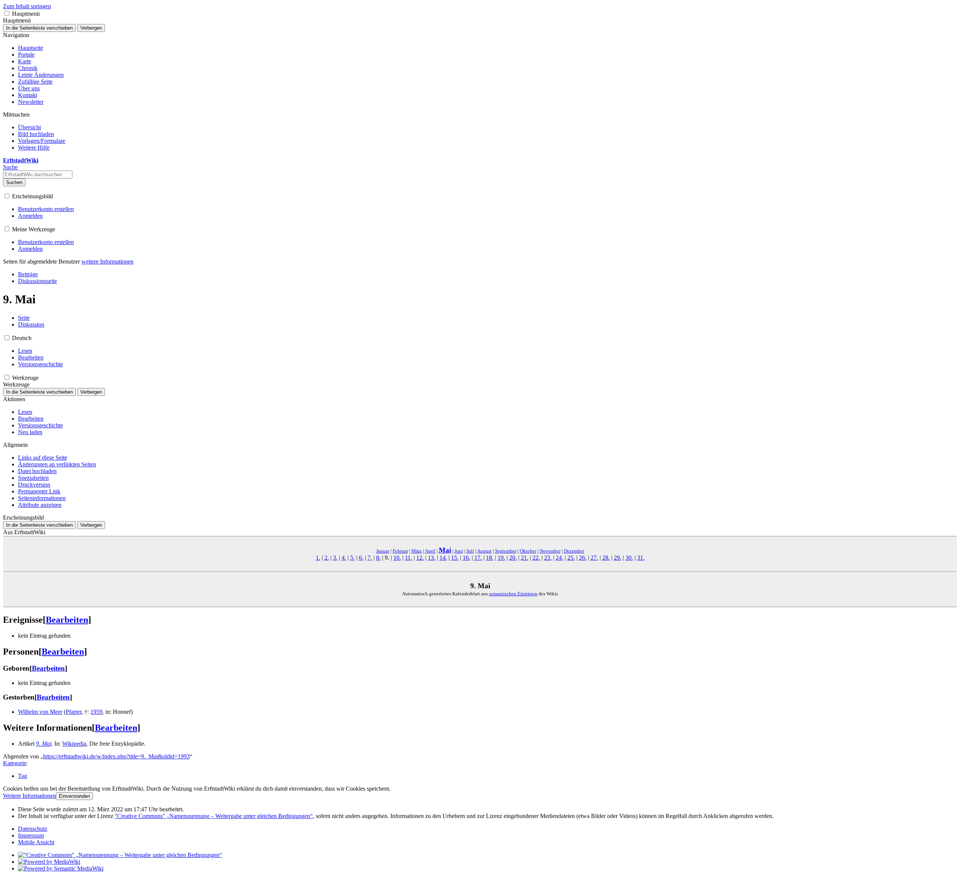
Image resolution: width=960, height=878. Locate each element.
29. (617, 557)
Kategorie (14, 763)
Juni (458, 551)
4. (344, 557)
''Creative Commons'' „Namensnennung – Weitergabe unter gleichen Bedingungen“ (214, 816)
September (505, 551)
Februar (400, 551)
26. (582, 557)
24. (559, 557)
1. (318, 557)
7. (370, 557)
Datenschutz (32, 829)
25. (571, 557)
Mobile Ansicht (36, 842)
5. (352, 557)
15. (455, 557)
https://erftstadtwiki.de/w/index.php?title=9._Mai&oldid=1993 (116, 756)
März (416, 551)
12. (420, 557)
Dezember (574, 551)
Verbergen (91, 28)
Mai (445, 550)
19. (501, 557)
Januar (382, 551)
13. (431, 557)
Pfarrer (73, 712)
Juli (470, 551)
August (484, 551)
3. (335, 557)
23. (548, 557)
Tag (22, 776)
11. (408, 557)
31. (641, 557)
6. (361, 557)
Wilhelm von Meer (40, 712)
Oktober (528, 551)
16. (466, 557)
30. (629, 557)
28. (606, 557)
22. (536, 557)
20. (513, 557)
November (550, 551)
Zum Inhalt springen (27, 6)
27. (594, 557)
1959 (96, 712)
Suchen (14, 182)
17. (478, 557)
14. (443, 557)
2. (326, 557)
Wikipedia (74, 743)
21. (524, 557)
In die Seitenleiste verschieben (39, 28)
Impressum (31, 835)
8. (378, 557)
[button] (6, 13)
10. (397, 557)
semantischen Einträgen (513, 593)
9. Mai (43, 743)
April (430, 551)
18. (490, 557)
